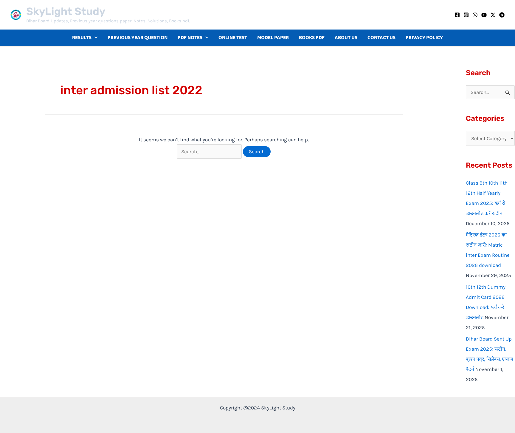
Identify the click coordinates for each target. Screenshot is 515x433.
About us (346, 38)
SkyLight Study (65, 11)
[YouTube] (484, 15)
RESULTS (81, 38)
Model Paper (273, 38)
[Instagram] (466, 15)
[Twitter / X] (493, 15)
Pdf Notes (190, 38)
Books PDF (312, 38)
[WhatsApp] (475, 15)
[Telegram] (502, 15)
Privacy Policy (424, 38)
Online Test (232, 38)
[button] (94, 38)
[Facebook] (457, 15)
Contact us (381, 38)
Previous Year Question (137, 38)
